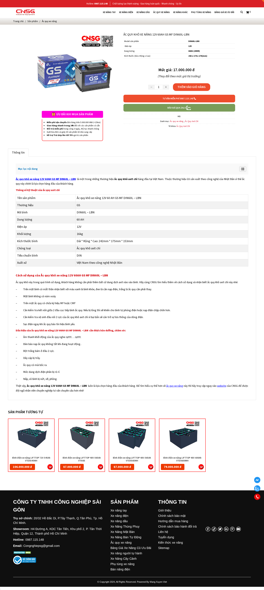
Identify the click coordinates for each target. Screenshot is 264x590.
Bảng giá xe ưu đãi (224, 12)
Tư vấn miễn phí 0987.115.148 (178, 98)
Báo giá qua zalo (176, 107)
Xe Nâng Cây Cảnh (123, 558)
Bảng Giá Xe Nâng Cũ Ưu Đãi (130, 548)
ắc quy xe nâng (174, 386)
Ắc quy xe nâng (161, 12)
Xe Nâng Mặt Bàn (122, 532)
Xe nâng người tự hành (126, 553)
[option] (72, 71)
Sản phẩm (33, 21)
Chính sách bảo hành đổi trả (177, 526)
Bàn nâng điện (120, 569)
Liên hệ (163, 532)
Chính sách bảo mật (172, 515)
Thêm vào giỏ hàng (192, 87)
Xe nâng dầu (143, 12)
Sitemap (163, 548)
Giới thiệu (164, 510)
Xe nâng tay (109, 12)
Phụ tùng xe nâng (201, 12)
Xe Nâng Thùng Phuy (124, 526)
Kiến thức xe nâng (170, 542)
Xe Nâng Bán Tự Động (125, 537)
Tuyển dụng (166, 537)
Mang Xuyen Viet (158, 582)
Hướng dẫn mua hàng (173, 521)
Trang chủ (18, 21)
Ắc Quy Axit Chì (191, 121)
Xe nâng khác (180, 12)
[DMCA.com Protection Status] (22, 552)
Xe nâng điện (126, 12)
